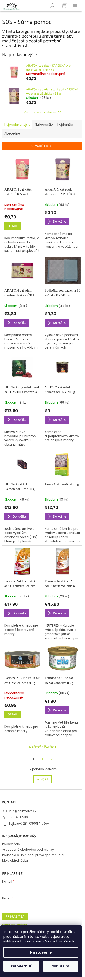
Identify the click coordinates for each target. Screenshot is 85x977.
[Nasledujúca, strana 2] (42, 759)
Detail (12, 226)
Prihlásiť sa (15, 916)
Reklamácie (11, 844)
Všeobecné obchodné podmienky (28, 849)
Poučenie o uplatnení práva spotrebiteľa (33, 855)
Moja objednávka (15, 860)
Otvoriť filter (42, 146)
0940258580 (18, 817)
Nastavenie (41, 952)
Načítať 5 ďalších (42, 747)
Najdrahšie (65, 124)
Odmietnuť (21, 966)
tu (73, 941)
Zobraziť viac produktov (40, 112)
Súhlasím (60, 966)
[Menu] (75, 5)
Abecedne (12, 133)
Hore (44, 779)
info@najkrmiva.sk (22, 811)
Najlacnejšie (44, 124)
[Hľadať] (52, 5)
